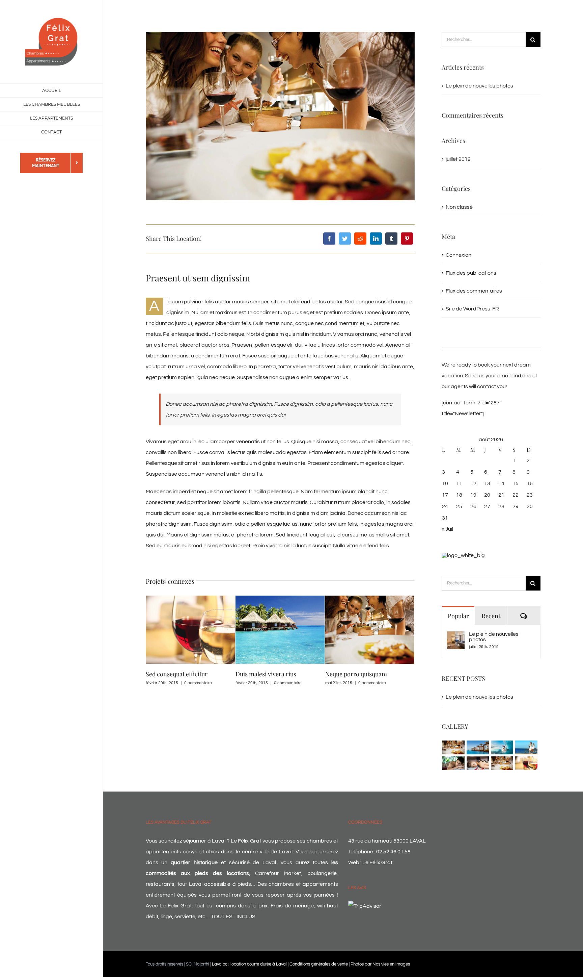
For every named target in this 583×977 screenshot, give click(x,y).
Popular (458, 616)
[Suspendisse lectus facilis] (526, 747)
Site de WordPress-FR (472, 308)
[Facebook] (329, 238)
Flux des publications (471, 273)
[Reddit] (360, 238)
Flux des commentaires (474, 291)
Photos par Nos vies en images (380, 964)
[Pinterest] (407, 238)
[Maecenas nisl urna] (501, 763)
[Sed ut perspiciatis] (477, 747)
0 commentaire (198, 683)
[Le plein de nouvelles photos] (456, 637)
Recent (490, 616)
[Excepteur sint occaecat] (501, 747)
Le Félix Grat (377, 862)
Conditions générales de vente (318, 964)
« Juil (447, 529)
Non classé (459, 207)
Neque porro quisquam (266, 674)
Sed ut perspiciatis (349, 674)
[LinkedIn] (376, 238)
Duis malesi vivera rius (176, 674)
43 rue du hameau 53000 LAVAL (387, 841)
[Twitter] (345, 238)
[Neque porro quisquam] (453, 747)
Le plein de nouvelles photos (479, 86)
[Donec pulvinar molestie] (453, 763)
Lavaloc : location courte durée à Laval (249, 964)
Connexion (458, 255)
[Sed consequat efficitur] (526, 763)
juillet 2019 (458, 159)
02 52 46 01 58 (393, 851)
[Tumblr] (391, 238)
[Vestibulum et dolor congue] (477, 763)
